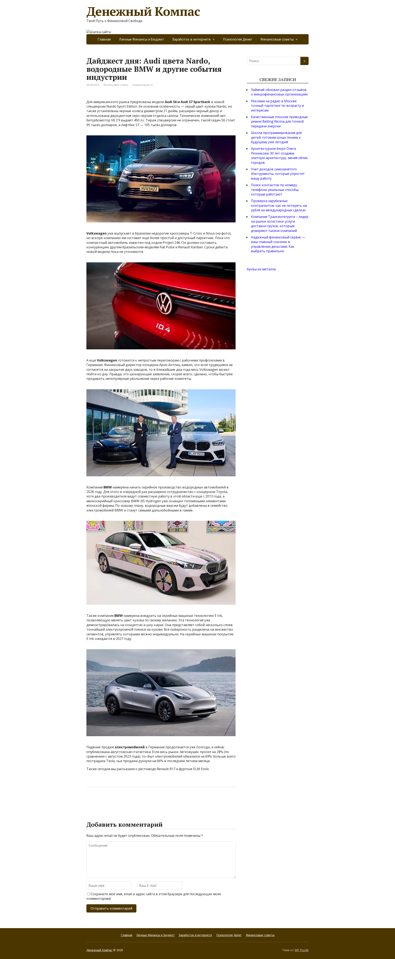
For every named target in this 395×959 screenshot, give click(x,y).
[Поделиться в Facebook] (90, 800)
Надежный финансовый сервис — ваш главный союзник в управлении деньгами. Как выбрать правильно (278, 244)
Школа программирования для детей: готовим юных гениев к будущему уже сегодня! (276, 137)
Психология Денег (237, 39)
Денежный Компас (143, 11)
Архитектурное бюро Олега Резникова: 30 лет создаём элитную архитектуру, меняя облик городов (279, 155)
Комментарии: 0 (142, 85)
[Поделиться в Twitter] (132, 800)
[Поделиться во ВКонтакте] (101, 800)
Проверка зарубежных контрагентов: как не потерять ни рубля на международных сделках (279, 205)
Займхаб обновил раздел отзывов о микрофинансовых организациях (279, 91)
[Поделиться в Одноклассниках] (111, 800)
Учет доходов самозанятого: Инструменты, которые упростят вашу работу (278, 174)
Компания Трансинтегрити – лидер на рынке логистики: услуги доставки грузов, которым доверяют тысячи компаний (279, 223)
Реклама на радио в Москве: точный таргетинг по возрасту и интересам (277, 106)
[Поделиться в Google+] (121, 800)
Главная (104, 39)
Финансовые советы (277, 39)
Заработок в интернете (191, 39)
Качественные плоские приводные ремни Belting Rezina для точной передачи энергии (279, 121)
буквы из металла (261, 269)
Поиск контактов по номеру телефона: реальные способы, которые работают (275, 189)
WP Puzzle (302, 950)
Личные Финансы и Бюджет (141, 39)
